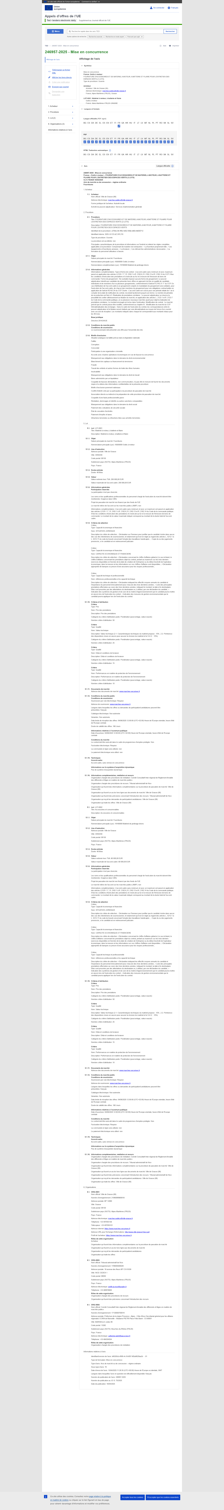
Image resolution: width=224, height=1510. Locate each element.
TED (46, 46)
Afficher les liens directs (62, 78)
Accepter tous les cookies (132, 1497)
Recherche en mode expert (115, 37)
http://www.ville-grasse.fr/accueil (137, 1232)
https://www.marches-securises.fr (117, 1229)
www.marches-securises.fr (129, 691)
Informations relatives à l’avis (60, 130)
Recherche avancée (95, 37)
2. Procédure (53, 112)
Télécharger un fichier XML (61, 71)
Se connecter (158, 8)
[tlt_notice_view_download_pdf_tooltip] (85, 141)
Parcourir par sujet (133, 37)
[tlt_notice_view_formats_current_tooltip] (172, 166)
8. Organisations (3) (56, 124)
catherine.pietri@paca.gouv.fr (119, 1336)
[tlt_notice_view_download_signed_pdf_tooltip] (119, 126)
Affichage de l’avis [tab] (53, 59)
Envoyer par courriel (60, 87)
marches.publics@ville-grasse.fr (114, 91)
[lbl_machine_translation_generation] (110, 150)
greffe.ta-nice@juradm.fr (117, 1287)
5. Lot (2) (51, 118)
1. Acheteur (53, 106)
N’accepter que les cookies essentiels (163, 1497)
